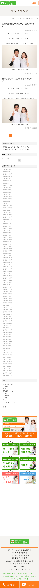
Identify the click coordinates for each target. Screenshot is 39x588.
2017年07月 (7, 361)
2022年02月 (7, 262)
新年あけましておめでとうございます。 (16, 147)
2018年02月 (7, 346)
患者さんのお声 (23, 564)
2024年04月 (7, 210)
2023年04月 (7, 237)
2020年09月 (7, 294)
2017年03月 (7, 370)
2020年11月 (7, 289)
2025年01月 (7, 201)
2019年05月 (7, 318)
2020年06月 (7, 296)
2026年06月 (7, 169)
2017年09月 (7, 357)
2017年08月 (7, 359)
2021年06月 (7, 275)
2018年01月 (7, 348)
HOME (10, 550)
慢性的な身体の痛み (19, 558)
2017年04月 (7, 368)
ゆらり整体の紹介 (22, 550)
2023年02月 (7, 239)
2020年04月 (7, 298)
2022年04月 (7, 257)
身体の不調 (27, 561)
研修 (6, 386)
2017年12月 (7, 350)
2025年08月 (7, 187)
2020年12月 (7, 287)
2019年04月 (7, 321)
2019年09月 (7, 312)
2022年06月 (7, 253)
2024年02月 (7, 214)
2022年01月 (7, 264)
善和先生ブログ (8, 384)
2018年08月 (7, 334)
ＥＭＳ (5, 393)
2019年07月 (7, 314)
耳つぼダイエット (9, 391)
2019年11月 (7, 307)
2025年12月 (7, 181)
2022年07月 (7, 251)
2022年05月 (7, 255)
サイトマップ (26, 569)
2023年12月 (7, 219)
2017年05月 (7, 366)
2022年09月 (7, 246)
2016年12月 (7, 375)
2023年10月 (7, 224)
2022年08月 (7, 248)
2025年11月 (7, 183)
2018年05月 (7, 339)
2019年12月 (7, 305)
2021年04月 (7, 280)
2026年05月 (7, 172)
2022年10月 (7, 244)
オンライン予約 (13, 569)
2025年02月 (7, 199)
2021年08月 (7, 271)
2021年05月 (7, 278)
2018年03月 (7, 343)
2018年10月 (7, 330)
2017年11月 (7, 352)
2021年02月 (7, 282)
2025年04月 (7, 194)
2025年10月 (7, 185)
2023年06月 (7, 233)
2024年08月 (7, 208)
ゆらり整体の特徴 (18, 553)
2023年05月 (7, 235)
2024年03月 (7, 212)
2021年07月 (7, 273)
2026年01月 (7, 178)
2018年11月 (7, 328)
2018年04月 (7, 341)
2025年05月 (7, 192)
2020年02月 (7, 303)
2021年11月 (7, 266)
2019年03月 (7, 323)
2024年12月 (7, 203)
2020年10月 (7, 291)
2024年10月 (7, 205)
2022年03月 (7, 260)
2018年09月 (7, 332)
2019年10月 (7, 309)
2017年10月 (7, 355)
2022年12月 (7, 242)
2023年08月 (7, 228)
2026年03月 (7, 174)
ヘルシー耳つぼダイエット (18, 555)
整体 (4, 388)
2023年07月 (7, 230)
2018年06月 (7, 337)
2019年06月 (7, 316)
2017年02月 (7, 373)
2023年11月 (7, 221)
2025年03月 (7, 196)
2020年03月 (7, 300)
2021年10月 (7, 269)
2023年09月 (7, 226)
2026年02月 (7, 176)
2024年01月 (7, 217)
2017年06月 (7, 364)
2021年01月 (7, 284)
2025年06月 (7, 190)
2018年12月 (7, 325)
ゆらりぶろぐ (19, 566)
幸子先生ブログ (8, 395)
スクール (11, 564)
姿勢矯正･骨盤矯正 (13, 561)
